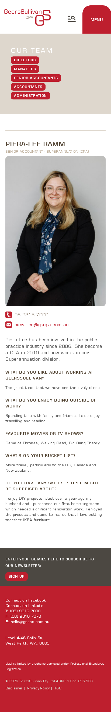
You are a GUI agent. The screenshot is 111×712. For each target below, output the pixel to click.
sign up (17, 576)
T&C (57, 688)
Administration (30, 96)
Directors (25, 60)
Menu (97, 19)
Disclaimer (14, 688)
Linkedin (35, 605)
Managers (25, 69)
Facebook (37, 600)
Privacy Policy (38, 688)
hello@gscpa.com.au (30, 622)
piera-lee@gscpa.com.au (41, 325)
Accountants (28, 87)
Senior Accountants (36, 78)
